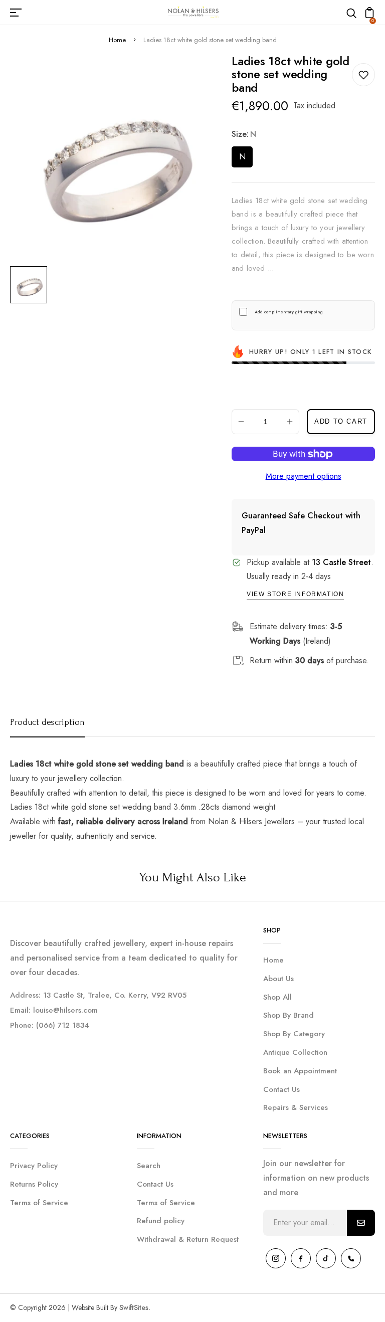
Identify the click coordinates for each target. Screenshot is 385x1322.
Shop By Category (294, 1033)
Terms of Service (39, 1202)
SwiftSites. (134, 1307)
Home (117, 40)
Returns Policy (34, 1184)
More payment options (303, 476)
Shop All (277, 997)
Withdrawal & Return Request (188, 1239)
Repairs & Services (295, 1107)
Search (148, 1165)
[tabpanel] (31, 284)
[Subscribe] (361, 1223)
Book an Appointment (300, 1070)
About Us (278, 978)
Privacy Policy (34, 1165)
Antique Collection (295, 1052)
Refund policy (160, 1220)
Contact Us (281, 1089)
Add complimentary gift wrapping (289, 312)
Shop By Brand (288, 1015)
